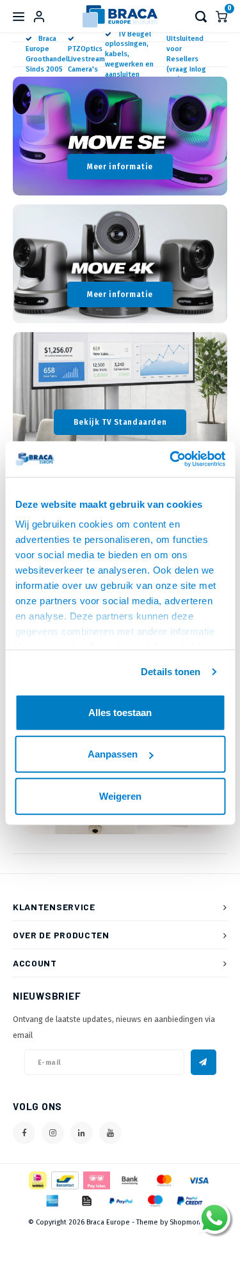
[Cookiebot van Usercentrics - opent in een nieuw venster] (170, 459)
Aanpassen (113, 754)
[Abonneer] (203, 1062)
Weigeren (120, 795)
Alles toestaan (120, 711)
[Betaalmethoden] (37, 1180)
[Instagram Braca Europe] (53, 1133)
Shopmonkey (191, 1222)
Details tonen (170, 671)
